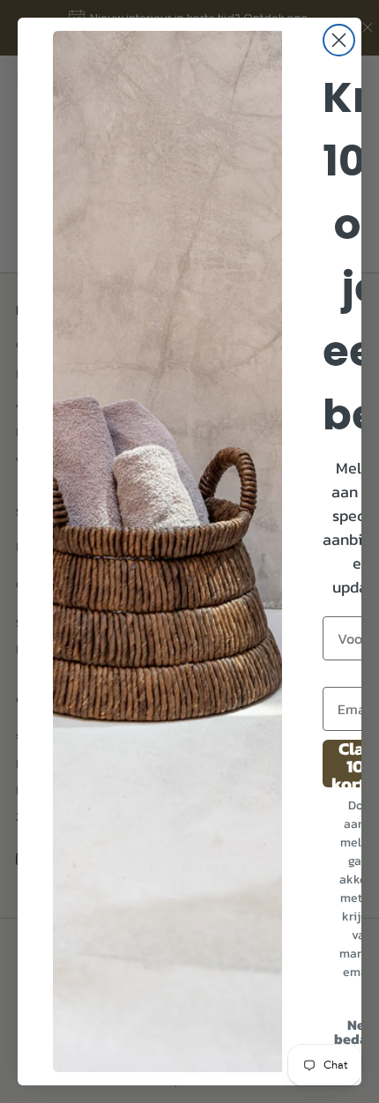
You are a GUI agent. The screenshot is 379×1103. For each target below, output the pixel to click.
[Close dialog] (338, 40)
